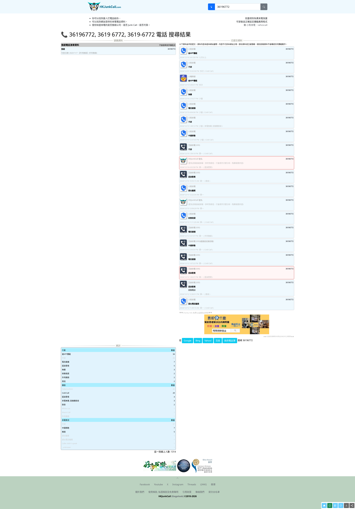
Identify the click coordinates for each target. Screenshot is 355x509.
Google (187, 340)
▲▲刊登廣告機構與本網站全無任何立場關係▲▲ (278, 336)
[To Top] (177, 477)
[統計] (340, 505)
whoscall (262, 24)
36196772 (171, 49)
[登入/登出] (346, 505)
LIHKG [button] (203, 484)
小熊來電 (251, 24)
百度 (218, 340)
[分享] (351, 505)
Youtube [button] (158, 484)
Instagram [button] (177, 484)
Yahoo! (207, 340)
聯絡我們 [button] (200, 491)
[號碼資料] (329, 505)
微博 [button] (213, 484)
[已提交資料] (335, 505)
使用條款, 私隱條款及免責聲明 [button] (163, 491)
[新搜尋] (211, 6)
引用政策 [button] (186, 491)
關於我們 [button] (139, 491)
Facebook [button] (145, 484)
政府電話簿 (229, 340)
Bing (198, 340)
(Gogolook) (178, 496)
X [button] (167, 484)
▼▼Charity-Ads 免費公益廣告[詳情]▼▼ (195, 312)
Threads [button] (191, 484)
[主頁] (324, 505)
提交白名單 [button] (214, 491)
